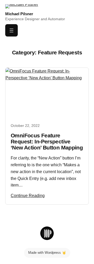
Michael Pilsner (19, 14)
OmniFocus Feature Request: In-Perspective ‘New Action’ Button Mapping (47, 142)
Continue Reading (28, 195)
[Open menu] (11, 30)
